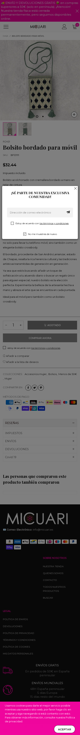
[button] (68, 212)
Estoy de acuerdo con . (42, 223)
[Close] (75, 188)
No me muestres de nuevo (42, 234)
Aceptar (64, 729)
